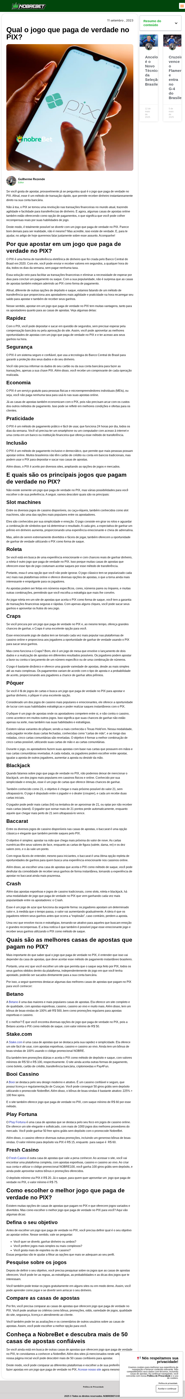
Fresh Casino (18, 1158)
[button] (182, 6)
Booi (12, 1082)
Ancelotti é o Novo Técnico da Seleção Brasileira (154, 70)
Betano (13, 1002)
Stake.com (16, 1042)
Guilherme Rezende (31, 179)
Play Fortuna (17, 1122)
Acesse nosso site (89, 1369)
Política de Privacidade (93, 1387)
